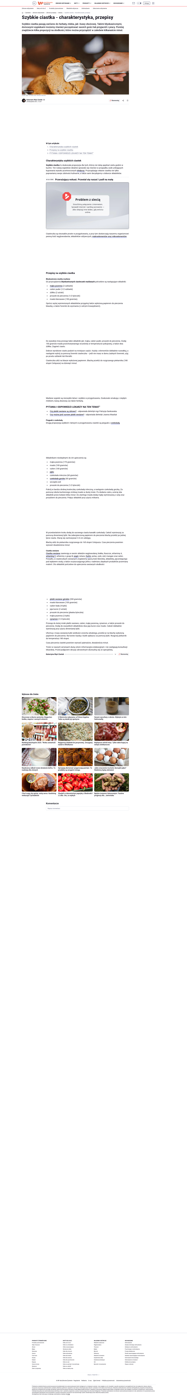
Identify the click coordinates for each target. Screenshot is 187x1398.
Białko (95, 1349)
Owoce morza (35, 1364)
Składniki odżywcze (101, 3)
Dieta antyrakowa (67, 1353)
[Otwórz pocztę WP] (133, 3)
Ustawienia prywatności (123, 1380)
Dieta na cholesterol (68, 1345)
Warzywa (34, 1351)
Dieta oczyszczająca (68, 1347)
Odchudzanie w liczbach (131, 1360)
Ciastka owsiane (53, 553)
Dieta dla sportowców (68, 1360)
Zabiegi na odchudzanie (131, 1347)
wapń (76, 556)
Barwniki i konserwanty (100, 1364)
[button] (139, 3)
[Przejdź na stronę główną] (34, 5)
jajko (52, 472)
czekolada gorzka (57, 478)
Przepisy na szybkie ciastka (61, 150)
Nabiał (33, 1360)
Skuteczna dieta (67, 1349)
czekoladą (115, 423)
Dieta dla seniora (67, 1357)
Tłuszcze (96, 1347)
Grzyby (34, 1357)
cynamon (54, 619)
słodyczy (81, 170)
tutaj (68, 1394)
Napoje (34, 1362)
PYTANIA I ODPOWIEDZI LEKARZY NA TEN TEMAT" (71, 153)
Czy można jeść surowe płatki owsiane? (67, 414)
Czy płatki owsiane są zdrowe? (63, 411)
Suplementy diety (98, 1357)
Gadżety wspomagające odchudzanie (135, 1355)
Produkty (86, 3)
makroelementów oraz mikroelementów (109, 236)
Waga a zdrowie (129, 1364)
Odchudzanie (118, 3)
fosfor (88, 556)
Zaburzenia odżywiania (100, 8)
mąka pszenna (56, 286)
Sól (95, 1362)
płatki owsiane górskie (59, 599)
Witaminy (96, 1353)
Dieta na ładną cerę (68, 1368)
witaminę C (51, 556)
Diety (76, 3)
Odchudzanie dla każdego (131, 1357)
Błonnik (96, 1351)
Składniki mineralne (99, 1355)
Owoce (33, 1353)
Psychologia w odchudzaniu (132, 1349)
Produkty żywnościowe (56, 8)
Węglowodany (97, 1345)
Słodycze (34, 1366)
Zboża (33, 1347)
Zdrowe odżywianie (62, 3)
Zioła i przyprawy (36, 1368)
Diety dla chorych (67, 1351)
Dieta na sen (66, 1362)
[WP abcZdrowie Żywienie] (47, 3)
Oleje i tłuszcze (36, 1345)
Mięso (33, 1349)
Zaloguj (146, 3)
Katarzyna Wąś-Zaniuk (34, 100)
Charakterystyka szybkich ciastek (63, 147)
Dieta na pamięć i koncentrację (71, 1364)
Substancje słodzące (99, 1360)
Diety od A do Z (41, 8)
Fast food (34, 1355)
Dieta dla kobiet (67, 1355)
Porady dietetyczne (130, 1351)
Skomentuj (115, 100)
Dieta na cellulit (67, 1366)
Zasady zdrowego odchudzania (133, 1345)
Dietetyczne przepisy (130, 1362)
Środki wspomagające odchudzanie (134, 1353)
